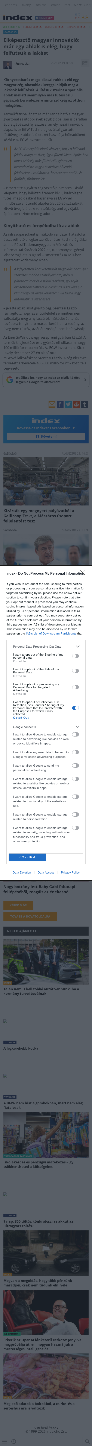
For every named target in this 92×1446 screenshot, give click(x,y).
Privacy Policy (70, 872)
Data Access (46, 872)
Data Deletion (22, 872)
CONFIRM (27, 857)
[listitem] (46, 646)
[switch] (75, 656)
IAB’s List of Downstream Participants (51, 633)
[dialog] (46, 723)
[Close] (84, 574)
